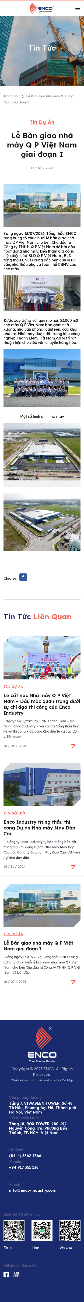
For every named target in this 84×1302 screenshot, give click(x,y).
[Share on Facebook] (23, 577)
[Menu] (77, 8)
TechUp (67, 1080)
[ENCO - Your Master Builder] (42, 8)
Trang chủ (11, 96)
